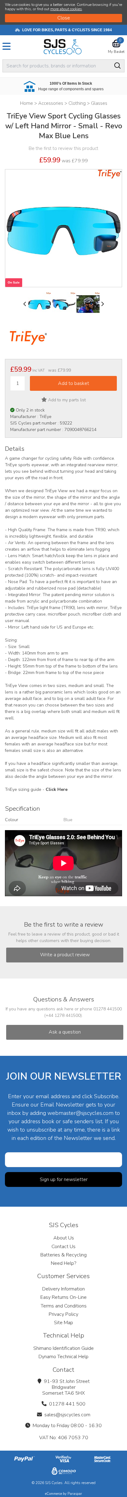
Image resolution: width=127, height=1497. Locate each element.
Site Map (63, 1322)
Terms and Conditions (64, 1306)
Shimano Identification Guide (63, 1348)
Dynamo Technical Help (63, 1356)
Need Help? (63, 1263)
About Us (63, 1238)
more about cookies (66, 8)
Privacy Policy (63, 1314)
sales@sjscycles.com (67, 1414)
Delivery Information (63, 1289)
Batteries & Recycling (63, 1255)
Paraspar (75, 1493)
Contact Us (63, 1246)
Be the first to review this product (63, 148)
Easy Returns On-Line (63, 1297)
